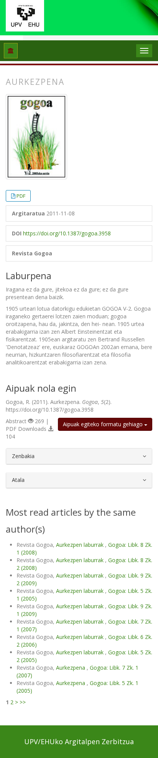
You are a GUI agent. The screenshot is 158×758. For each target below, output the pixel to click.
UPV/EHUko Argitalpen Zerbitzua (79, 741)
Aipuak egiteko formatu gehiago (103, 424)
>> (23, 702)
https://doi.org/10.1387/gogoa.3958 (67, 233)
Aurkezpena (71, 667)
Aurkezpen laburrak (80, 544)
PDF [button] (20, 195)
